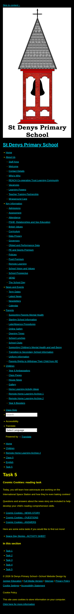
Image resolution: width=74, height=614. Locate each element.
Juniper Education (12, 581)
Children (10, 448)
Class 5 (10, 457)
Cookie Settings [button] (11, 585)
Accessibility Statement (33, 585)
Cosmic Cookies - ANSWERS (21, 522)
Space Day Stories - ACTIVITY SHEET (26, 536)
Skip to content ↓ (11, 5)
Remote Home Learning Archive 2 (23, 453)
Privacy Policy (63, 581)
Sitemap (49, 581)
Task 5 (9, 467)
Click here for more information (19, 604)
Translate (26, 436)
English (9, 462)
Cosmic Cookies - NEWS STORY (23, 513)
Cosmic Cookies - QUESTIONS (22, 517)
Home (9, 443)
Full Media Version (33, 581)
